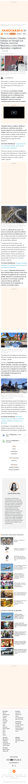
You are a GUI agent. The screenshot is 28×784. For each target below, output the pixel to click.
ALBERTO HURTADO (14, 467)
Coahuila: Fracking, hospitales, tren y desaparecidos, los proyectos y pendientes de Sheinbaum (14, 265)
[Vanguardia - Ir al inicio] (14, 31)
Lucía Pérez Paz (9, 77)
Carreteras (14, 451)
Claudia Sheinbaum (14, 469)
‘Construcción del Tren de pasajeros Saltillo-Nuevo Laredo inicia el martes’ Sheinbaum (13, 146)
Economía (14, 453)
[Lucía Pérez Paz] (14, 486)
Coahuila (12, 34)
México (25, 34)
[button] (1, 34)
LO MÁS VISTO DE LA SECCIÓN (11, 610)
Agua (14, 448)
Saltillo (19, 34)
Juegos (6, 34)
